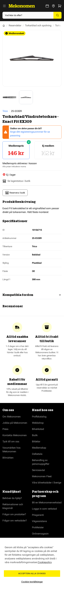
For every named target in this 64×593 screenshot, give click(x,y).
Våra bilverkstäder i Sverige (46, 482)
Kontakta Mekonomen (14, 435)
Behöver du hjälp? (12, 498)
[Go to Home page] (22, 6)
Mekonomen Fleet (42, 476)
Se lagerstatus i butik (18, 180)
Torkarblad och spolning (38, 25)
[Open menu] (4, 6)
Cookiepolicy (45, 562)
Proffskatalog (39, 416)
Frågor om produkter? (14, 514)
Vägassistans (39, 521)
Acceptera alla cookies (32, 573)
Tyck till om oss (10, 441)
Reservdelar (15, 25)
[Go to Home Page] (3, 25)
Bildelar (36, 441)
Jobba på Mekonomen (14, 422)
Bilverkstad (38, 429)
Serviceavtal (38, 470)
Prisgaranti (38, 514)
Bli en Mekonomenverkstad (47, 502)
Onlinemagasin (40, 533)
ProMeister (38, 527)
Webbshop (38, 422)
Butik (35, 435)
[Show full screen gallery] (32, 58)
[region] (32, 565)
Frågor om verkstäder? (14, 520)
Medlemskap (39, 447)
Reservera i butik (17, 192)
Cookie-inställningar (32, 582)
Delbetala (37, 453)
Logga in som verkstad (44, 508)
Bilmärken (8, 457)
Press (5, 429)
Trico (5, 111)
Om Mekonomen (11, 416)
